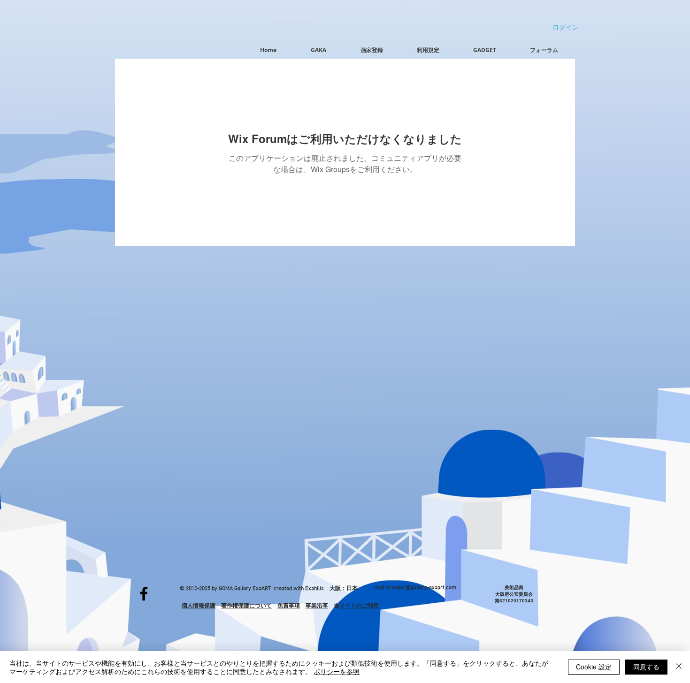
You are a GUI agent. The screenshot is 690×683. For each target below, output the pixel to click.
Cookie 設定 (594, 666)
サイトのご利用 (359, 605)
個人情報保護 (198, 605)
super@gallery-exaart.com (424, 587)
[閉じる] (678, 667)
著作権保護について (246, 605)
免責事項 (288, 605)
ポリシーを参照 (337, 671)
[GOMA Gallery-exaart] (144, 593)
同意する (646, 666)
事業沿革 (317, 605)
